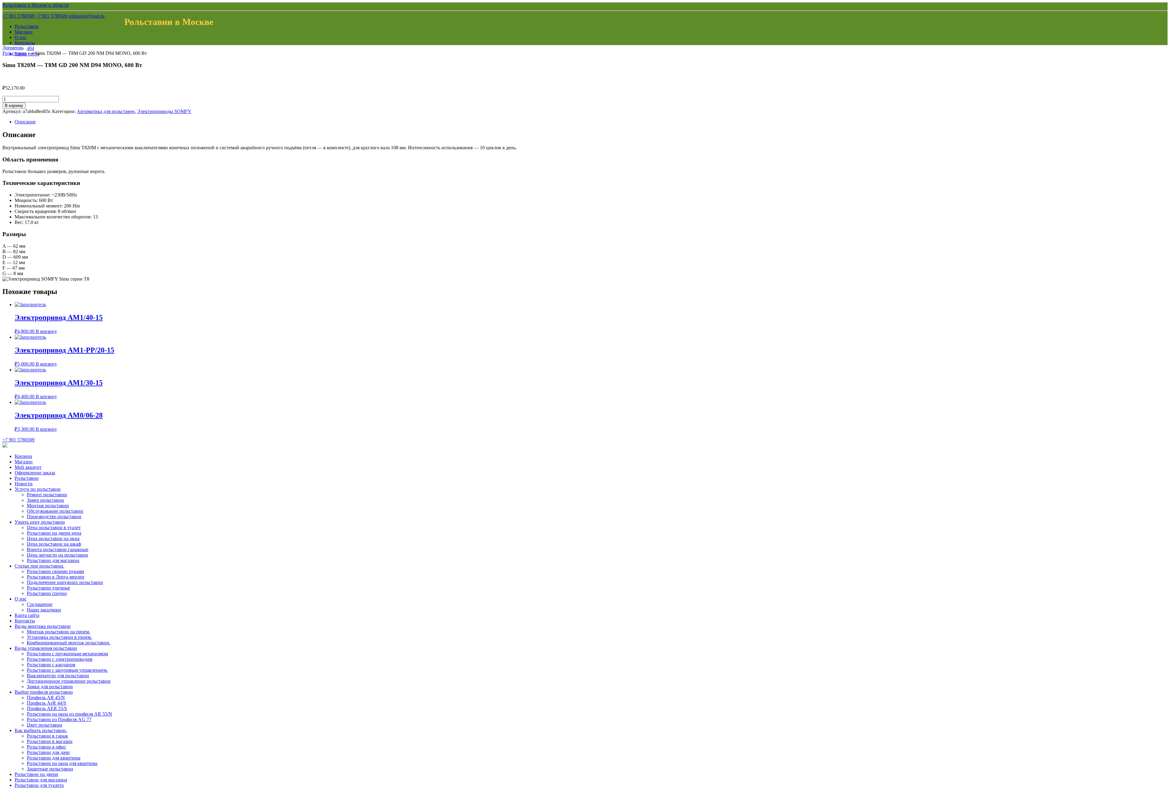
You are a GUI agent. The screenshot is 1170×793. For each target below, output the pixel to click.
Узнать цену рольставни (40, 522)
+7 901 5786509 (18, 16)
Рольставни (27, 26)
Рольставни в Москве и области (35, 5)
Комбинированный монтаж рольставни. (68, 642)
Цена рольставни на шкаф (54, 544)
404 (30, 48)
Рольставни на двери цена (54, 533)
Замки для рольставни (50, 686)
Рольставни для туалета (39, 785)
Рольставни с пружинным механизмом (67, 653)
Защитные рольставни (50, 768)
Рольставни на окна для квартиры (62, 763)
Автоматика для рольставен (106, 111)
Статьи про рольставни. (39, 565)
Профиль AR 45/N (46, 697)
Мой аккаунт (28, 467)
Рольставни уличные (48, 587)
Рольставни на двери (36, 774)
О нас (21, 37)
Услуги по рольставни (38, 489)
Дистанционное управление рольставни (69, 681)
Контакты (25, 42)
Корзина (23, 456)
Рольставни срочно (47, 593)
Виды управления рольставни (46, 648)
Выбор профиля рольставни (44, 692)
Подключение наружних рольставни (65, 582)
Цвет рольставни (44, 725)
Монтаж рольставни (48, 505)
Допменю (12, 47)
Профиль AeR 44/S (46, 703)
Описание (25, 121)
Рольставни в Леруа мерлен (55, 576)
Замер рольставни (45, 500)
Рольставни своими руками (55, 571)
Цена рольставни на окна (53, 538)
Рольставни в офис (46, 746)
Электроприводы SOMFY (164, 111)
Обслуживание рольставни (55, 511)
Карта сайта (27, 615)
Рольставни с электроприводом (59, 659)
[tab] (591, 122)
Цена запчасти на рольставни (57, 555)
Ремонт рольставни (47, 494)
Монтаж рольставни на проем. (58, 631)
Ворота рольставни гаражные (57, 549)
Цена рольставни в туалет (54, 527)
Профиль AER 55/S (47, 708)
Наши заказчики (44, 609)
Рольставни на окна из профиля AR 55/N (69, 714)
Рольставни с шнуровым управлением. (67, 670)
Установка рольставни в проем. (59, 637)
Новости (24, 483)
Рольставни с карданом (51, 664)
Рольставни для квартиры (53, 757)
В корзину (14, 105)
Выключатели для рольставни (58, 675)
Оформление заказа (35, 472)
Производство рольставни (54, 516)
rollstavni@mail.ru (87, 16)
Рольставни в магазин (50, 741)
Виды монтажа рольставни (43, 626)
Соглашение (39, 604)
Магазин (24, 31)
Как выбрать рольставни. (41, 730)
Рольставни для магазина (53, 560)
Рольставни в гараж (47, 735)
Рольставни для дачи (48, 752)
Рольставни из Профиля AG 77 (59, 719)
